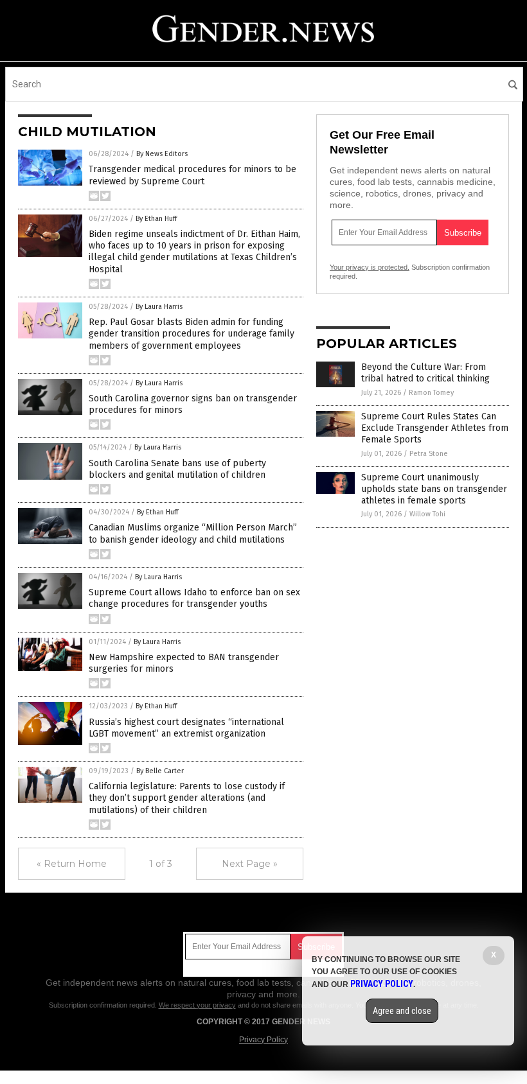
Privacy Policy (263, 1039)
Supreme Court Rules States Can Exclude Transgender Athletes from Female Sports (434, 428)
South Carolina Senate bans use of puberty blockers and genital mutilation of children (177, 469)
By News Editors (162, 154)
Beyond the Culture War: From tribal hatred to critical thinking (425, 373)
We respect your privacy (197, 1005)
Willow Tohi (427, 514)
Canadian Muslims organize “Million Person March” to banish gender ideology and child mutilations (193, 533)
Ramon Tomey (431, 393)
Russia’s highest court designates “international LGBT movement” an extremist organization (186, 728)
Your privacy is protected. (369, 267)
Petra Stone (428, 454)
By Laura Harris (159, 306)
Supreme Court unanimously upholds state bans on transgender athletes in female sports (434, 489)
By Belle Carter (160, 771)
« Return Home (72, 864)
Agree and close (402, 1011)
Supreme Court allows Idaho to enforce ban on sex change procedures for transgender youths (194, 598)
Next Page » (250, 864)
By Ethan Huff (156, 218)
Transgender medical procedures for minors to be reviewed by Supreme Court (192, 175)
